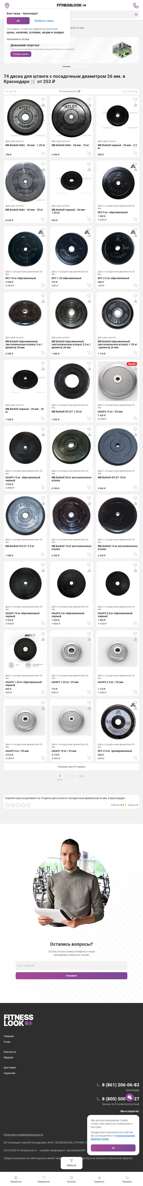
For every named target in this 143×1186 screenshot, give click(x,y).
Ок (113, 1148)
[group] (56, 66)
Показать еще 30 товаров (71, 766)
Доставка (10, 1067)
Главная (9, 1036)
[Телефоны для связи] (136, 5)
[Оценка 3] (18, 805)
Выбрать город (44, 20)
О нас (7, 1041)
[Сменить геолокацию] (7, 5)
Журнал (8, 1057)
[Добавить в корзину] (43, 153)
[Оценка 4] (23, 805)
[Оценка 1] (7, 805)
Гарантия (9, 1073)
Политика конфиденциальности (23, 1134)
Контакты (10, 1051)
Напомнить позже (18, 39)
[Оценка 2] (12, 805)
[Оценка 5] (28, 805)
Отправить (71, 975)
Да (18, 20)
